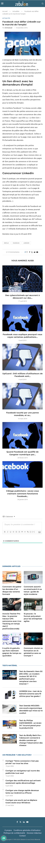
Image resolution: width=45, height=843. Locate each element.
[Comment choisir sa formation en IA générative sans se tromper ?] (33, 639)
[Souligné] (10, 531)
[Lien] (27, 531)
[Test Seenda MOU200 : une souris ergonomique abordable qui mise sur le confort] (9, 709)
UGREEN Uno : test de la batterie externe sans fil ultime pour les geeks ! (30, 693)
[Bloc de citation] (22, 531)
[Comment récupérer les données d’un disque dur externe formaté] (11, 577)
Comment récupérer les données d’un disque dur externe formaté (11, 590)
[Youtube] (27, 822)
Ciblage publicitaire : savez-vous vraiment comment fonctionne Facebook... (22, 493)
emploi (6, 243)
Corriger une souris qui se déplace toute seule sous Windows (21, 801)
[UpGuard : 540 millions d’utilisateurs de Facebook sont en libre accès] (22, 357)
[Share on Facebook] (29, 252)
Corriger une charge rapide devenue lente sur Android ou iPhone (22, 791)
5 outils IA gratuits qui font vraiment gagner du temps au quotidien (11, 652)
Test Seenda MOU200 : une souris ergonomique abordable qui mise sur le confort (31, 709)
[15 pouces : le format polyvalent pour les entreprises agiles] (33, 604)
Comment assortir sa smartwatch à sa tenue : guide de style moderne (33, 590)
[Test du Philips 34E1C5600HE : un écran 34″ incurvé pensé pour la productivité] (9, 724)
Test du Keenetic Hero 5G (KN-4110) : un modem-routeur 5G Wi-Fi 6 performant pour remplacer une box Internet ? (31, 677)
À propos (8, 830)
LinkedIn (26, 243)
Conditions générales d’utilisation (27, 830)
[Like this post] (27, 252)
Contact (22, 836)
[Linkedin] (24, 822)
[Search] (42, 3)
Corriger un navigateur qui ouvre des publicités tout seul (23, 772)
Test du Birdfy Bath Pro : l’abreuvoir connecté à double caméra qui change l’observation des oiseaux (31, 740)
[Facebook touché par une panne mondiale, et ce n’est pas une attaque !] (22, 396)
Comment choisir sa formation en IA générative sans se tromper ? (33, 652)
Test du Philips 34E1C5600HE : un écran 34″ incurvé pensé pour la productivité (30, 724)
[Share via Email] (37, 252)
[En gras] (4, 531)
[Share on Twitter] (32, 252)
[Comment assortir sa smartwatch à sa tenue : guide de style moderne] (33, 577)
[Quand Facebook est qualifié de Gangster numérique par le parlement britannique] (22, 435)
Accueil (4, 11)
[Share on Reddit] (34, 252)
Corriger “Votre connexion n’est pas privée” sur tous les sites (22, 762)
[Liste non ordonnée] (19, 531)
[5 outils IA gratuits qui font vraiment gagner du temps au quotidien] (11, 639)
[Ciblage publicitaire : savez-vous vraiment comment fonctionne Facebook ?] (22, 474)
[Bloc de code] (24, 531)
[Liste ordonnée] (16, 531)
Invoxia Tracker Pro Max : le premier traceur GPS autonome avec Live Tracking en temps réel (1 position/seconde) (11, 621)
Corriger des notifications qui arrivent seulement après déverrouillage (23, 781)
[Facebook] (17, 822)
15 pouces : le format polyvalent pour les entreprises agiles (33, 617)
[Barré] (13, 531)
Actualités (15, 11)
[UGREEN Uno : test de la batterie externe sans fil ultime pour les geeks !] (9, 694)
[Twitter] (20, 822)
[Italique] (7, 531)
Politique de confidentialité (14, 833)
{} (30, 532)
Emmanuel (8, 28)
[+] (33, 532)
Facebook (16, 243)
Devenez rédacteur (34, 833)
